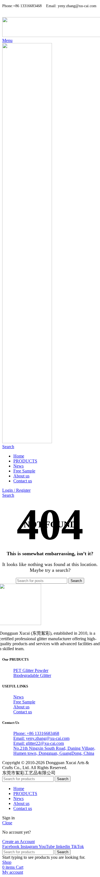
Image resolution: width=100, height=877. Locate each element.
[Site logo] (27, 441)
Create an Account (18, 841)
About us (21, 707)
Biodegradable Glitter (32, 675)
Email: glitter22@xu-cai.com (38, 743)
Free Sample (24, 702)
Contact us (22, 711)
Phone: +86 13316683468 (36, 733)
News (18, 697)
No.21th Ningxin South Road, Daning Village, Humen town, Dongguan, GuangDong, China (54, 751)
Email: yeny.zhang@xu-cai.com (41, 738)
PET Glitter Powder (30, 670)
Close (7, 822)
